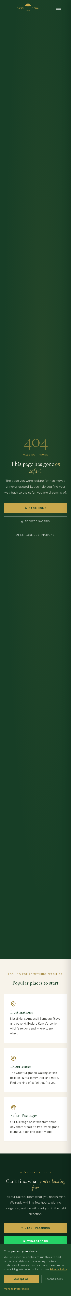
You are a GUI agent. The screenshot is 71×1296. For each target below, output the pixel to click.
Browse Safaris (37, 521)
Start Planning (37, 1228)
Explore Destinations (37, 535)
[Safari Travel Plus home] (28, 8)
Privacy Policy (58, 1269)
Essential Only (54, 1279)
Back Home (37, 508)
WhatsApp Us (37, 1241)
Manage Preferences (16, 1288)
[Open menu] (58, 8)
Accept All (21, 1279)
